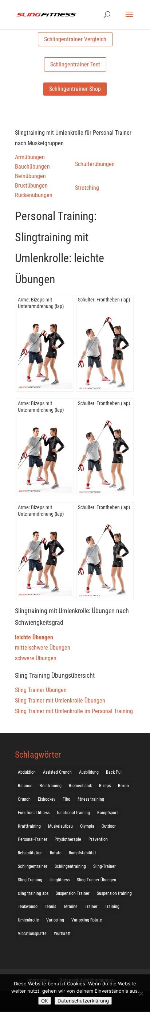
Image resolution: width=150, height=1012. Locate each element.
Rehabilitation (30, 852)
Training (112, 906)
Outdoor (109, 826)
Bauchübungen (32, 166)
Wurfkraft (62, 933)
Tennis (50, 906)
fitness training (91, 799)
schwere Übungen (35, 658)
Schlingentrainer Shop (75, 88)
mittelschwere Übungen (42, 647)
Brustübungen (31, 185)
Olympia (87, 826)
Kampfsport (107, 812)
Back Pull (114, 772)
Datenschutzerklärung (83, 1001)
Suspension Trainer (73, 893)
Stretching (87, 187)
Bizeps (105, 785)
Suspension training (114, 893)
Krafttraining (29, 826)
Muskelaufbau (60, 826)
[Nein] (141, 993)
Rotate (56, 852)
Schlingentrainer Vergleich (75, 39)
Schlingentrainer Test (75, 64)
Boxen (123, 785)
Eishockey (46, 799)
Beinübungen (30, 176)
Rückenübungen (33, 195)
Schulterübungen (95, 164)
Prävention (98, 839)
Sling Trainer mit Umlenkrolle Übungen (60, 700)
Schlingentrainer (32, 866)
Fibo (66, 799)
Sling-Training (30, 879)
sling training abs (33, 893)
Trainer (91, 906)
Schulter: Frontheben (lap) (104, 300)
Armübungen (30, 157)
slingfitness (60, 879)
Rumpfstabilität (82, 852)
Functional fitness (34, 812)
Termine (70, 906)
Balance (25, 785)
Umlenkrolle (28, 920)
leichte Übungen (34, 637)
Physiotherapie (68, 839)
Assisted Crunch (57, 772)
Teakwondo (28, 906)
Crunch (24, 799)
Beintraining (51, 785)
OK (44, 1001)
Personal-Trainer (32, 839)
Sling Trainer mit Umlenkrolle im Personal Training (74, 711)
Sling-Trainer (104, 866)
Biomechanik (80, 785)
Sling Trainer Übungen (41, 689)
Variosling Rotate (86, 920)
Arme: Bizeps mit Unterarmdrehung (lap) (41, 303)
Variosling (55, 920)
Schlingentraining (70, 866)
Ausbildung (89, 772)
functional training (73, 812)
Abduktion (27, 772)
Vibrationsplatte (32, 933)
